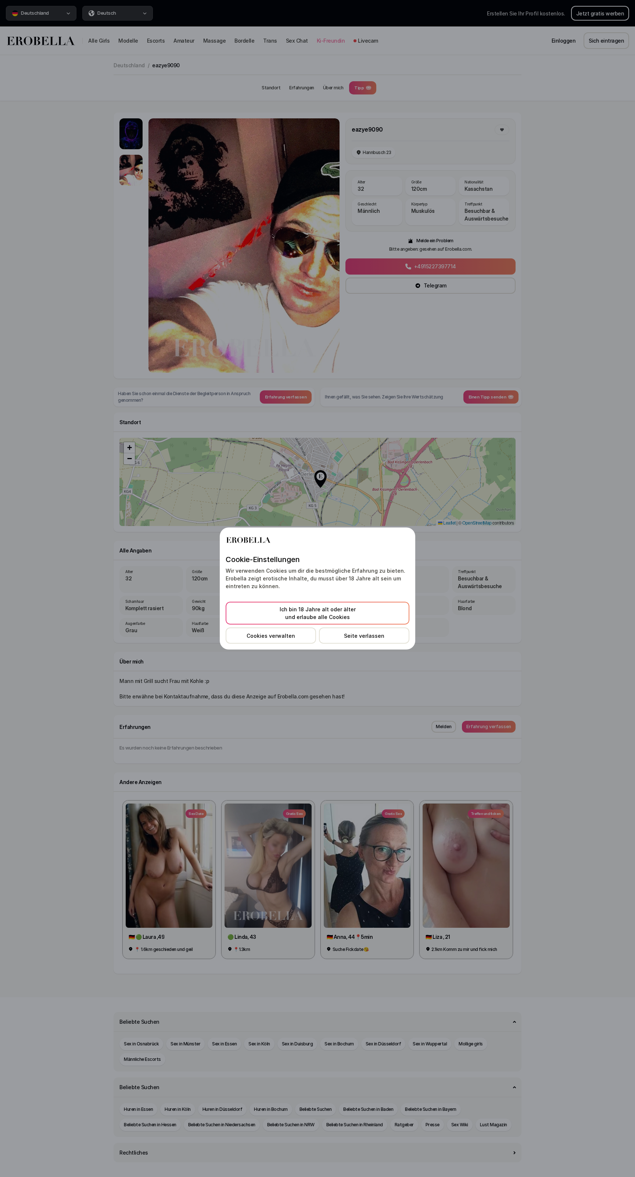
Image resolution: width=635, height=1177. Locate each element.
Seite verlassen (364, 636)
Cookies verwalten (271, 636)
